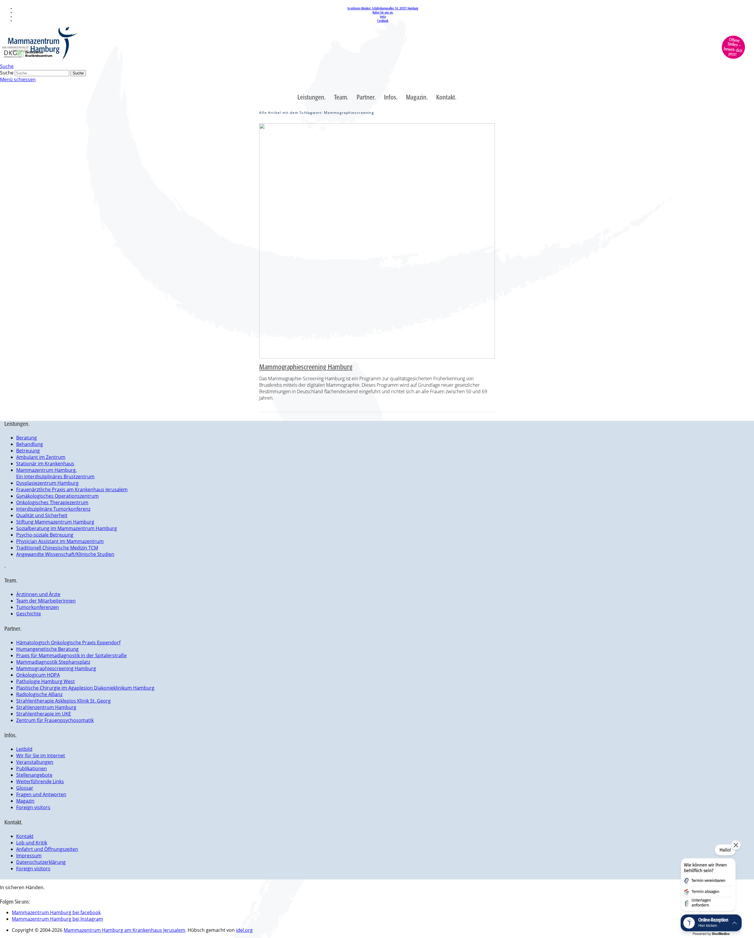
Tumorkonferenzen (37, 607)
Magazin (25, 801)
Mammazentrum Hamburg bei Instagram (57, 919)
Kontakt (25, 836)
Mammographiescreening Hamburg (305, 367)
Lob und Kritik (31, 842)
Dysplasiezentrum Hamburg (47, 483)
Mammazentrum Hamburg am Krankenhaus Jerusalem (124, 930)
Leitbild (24, 749)
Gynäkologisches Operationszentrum (57, 496)
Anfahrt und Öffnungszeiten (47, 849)
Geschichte (28, 613)
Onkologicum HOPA (38, 675)
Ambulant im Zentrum (40, 457)
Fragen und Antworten (41, 794)
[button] (707, 878)
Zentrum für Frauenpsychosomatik (55, 720)
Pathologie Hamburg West (45, 681)
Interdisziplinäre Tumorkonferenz (53, 509)
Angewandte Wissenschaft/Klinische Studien (65, 554)
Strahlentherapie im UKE (43, 713)
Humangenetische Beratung (47, 649)
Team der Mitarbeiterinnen (46, 600)
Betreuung (28, 450)
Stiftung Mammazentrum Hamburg (55, 522)
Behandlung (29, 444)
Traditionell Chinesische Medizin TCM (57, 547)
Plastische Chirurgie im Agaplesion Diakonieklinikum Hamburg (85, 688)
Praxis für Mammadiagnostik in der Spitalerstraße (71, 655)
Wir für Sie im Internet (40, 755)
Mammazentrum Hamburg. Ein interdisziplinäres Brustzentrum (55, 473)
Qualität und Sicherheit (41, 515)
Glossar (24, 788)
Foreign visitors (33, 807)
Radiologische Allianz (39, 694)
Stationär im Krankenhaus (45, 463)
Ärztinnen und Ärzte (38, 594)
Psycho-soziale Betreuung (44, 535)
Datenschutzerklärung (41, 862)
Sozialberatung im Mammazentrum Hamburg (66, 528)
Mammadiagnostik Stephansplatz (53, 662)
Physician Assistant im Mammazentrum (60, 541)
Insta (383, 16)
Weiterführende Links (40, 781)
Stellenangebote (34, 775)
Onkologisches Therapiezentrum (52, 502)
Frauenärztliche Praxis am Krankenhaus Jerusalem (72, 489)
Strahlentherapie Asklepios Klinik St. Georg (63, 701)
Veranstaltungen (34, 762)
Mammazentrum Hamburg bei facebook (56, 912)
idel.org (244, 930)
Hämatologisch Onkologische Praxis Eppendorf (68, 642)
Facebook (383, 21)
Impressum (29, 855)
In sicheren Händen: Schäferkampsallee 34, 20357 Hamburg (383, 8)
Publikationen (31, 768)
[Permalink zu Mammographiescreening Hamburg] (377, 240)
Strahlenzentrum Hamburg (46, 707)
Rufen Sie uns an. (383, 12)
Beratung (26, 437)
